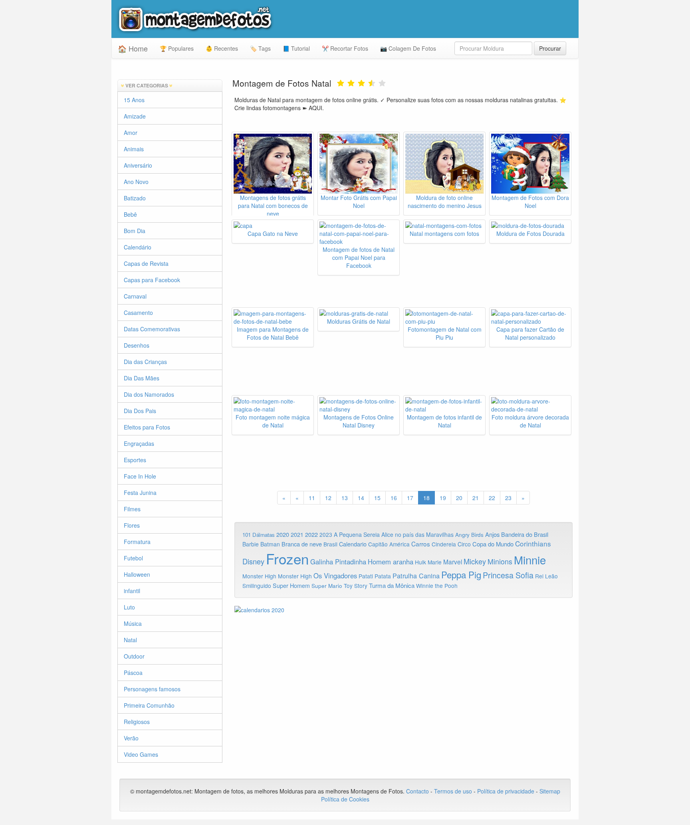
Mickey (475, 561)
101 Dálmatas (258, 534)
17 (410, 498)
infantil (132, 591)
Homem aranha (390, 561)
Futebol (133, 558)
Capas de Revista (146, 263)
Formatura (137, 542)
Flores (132, 525)
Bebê (130, 214)
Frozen (287, 558)
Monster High (259, 576)
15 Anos (134, 100)
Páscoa (133, 673)
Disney (253, 561)
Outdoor (134, 656)
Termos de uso (453, 791)
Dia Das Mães (141, 378)
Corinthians (533, 543)
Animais (134, 149)
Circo (464, 544)
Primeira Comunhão (149, 705)
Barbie (250, 544)
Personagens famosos (152, 689)
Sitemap (549, 791)
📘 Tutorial (296, 48)
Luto (129, 607)
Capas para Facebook (152, 280)
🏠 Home (133, 48)
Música (133, 623)
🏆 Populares (177, 48)
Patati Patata (375, 576)
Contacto (418, 791)
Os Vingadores (335, 575)
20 (459, 498)
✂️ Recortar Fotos (345, 48)
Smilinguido (256, 586)
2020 (282, 534)
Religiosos (137, 722)
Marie (435, 562)
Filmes (132, 509)
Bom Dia (134, 231)
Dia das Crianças (145, 362)
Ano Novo (136, 182)
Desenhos (136, 345)
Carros (420, 543)
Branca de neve (302, 544)
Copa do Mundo (493, 544)
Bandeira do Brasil (524, 534)
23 (508, 498)
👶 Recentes (222, 48)
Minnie (530, 560)
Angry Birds (469, 534)
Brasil (330, 544)
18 (426, 498)
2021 (297, 534)
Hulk (420, 562)
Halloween (137, 574)
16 (394, 498)
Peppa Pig (461, 574)
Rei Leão (546, 576)
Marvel (452, 561)
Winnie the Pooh (437, 586)
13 (344, 498)
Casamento (138, 313)
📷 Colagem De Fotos (408, 48)
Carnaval (135, 296)
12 (328, 498)
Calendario (353, 544)
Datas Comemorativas (152, 329)
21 (475, 498)
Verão (131, 738)
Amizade (135, 116)
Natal (130, 640)
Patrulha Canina (416, 575)
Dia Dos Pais (140, 411)
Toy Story (355, 586)
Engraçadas (139, 443)
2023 (325, 534)
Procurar (550, 48)
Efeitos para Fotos (147, 427)
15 (377, 498)
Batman (270, 544)
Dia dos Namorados (149, 394)
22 (492, 498)
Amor (130, 133)
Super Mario (326, 586)
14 (361, 498)
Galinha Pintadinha (338, 561)
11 (312, 498)
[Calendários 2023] (403, 610)
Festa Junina (140, 493)
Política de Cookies (345, 799)
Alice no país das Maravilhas (417, 534)
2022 (311, 534)
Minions (500, 561)
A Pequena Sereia (357, 534)
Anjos (492, 534)
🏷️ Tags (260, 48)
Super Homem (291, 586)
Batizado (135, 198)
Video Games (141, 754)
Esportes (135, 460)
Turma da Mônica (391, 585)
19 (443, 498)
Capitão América (389, 544)
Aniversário (138, 165)
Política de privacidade (505, 791)
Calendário (137, 247)
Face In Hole (140, 476)
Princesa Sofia (508, 575)
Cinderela (444, 544)
